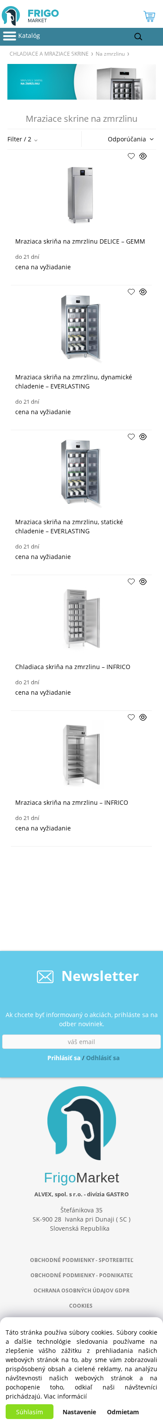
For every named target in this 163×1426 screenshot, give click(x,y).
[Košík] (150, 18)
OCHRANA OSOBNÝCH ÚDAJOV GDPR (81, 1290)
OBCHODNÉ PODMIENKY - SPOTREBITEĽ (81, 1260)
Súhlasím (29, 1412)
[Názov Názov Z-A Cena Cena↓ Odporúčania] (128, 138)
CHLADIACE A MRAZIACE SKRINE (49, 53)
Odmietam (123, 1412)
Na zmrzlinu (110, 53)
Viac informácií (65, 1396)
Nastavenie (79, 1412)
